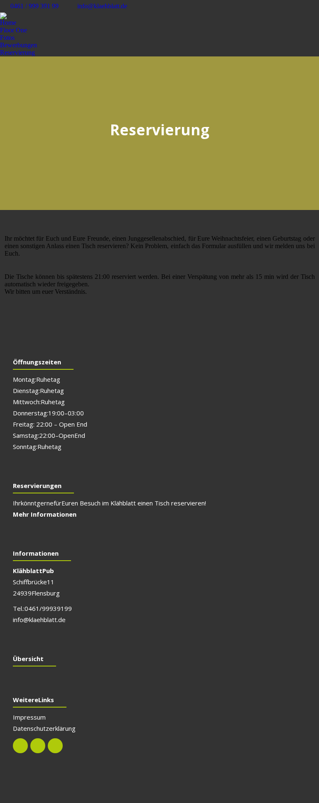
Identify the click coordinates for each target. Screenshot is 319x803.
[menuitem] (8, 23)
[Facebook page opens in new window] (300, 6)
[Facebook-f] (20, 745)
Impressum (29, 717)
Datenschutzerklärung (44, 728)
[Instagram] (37, 745)
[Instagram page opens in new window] (312, 6)
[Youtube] (55, 745)
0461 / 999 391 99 (34, 6)
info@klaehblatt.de (102, 6)
